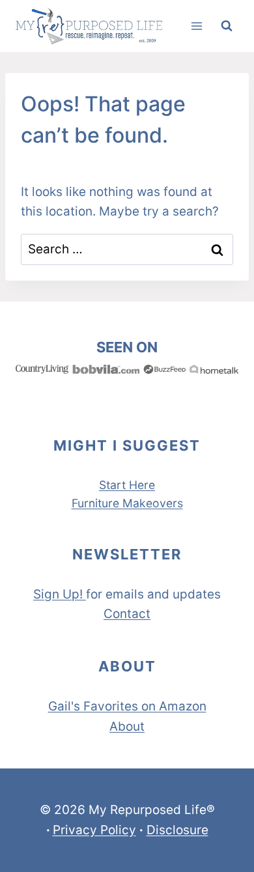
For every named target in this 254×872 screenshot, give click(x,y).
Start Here (127, 485)
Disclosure (177, 830)
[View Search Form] (226, 26)
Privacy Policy (94, 830)
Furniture (97, 503)
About (127, 726)
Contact (127, 613)
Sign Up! (58, 594)
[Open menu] (196, 26)
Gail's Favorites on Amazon (127, 706)
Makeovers (152, 503)
